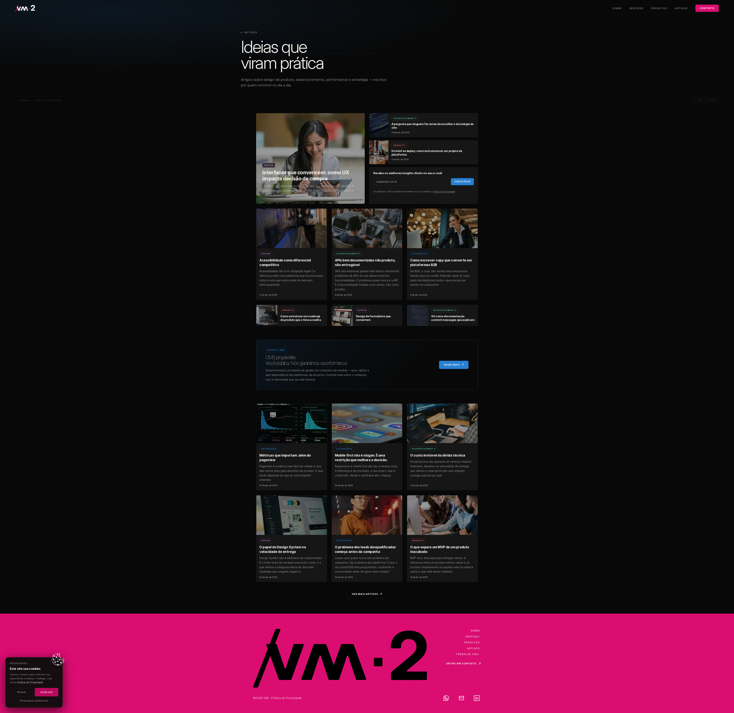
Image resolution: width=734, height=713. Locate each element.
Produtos (659, 8)
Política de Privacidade (444, 191)
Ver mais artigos (365, 594)
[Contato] (461, 698)
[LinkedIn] (477, 698)
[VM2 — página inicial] (34, 8)
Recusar (21, 692)
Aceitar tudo (46, 692)
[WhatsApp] (446, 698)
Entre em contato (461, 663)
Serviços (636, 8)
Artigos (681, 8)
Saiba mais (452, 364)
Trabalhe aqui (467, 654)
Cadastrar (462, 181)
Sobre (617, 8)
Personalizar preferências (34, 701)
